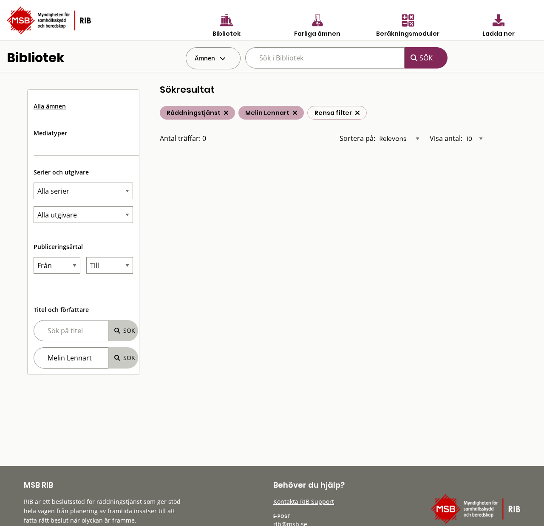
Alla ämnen (50, 106)
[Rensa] (357, 112)
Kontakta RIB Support (303, 501)
